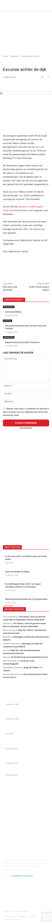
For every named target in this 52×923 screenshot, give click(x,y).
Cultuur (31, 60)
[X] (21, 84)
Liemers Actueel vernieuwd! (17, 701)
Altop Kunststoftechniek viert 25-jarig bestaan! (26, 599)
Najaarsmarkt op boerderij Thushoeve (22, 342)
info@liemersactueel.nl (22, 875)
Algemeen (14, 56)
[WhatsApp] (35, 84)
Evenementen (9, 307)
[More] (42, 84)
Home (5, 56)
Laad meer (8, 605)
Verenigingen (16, 63)
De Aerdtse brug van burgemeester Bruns (29, 657)
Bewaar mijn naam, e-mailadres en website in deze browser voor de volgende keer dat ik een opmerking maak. (26, 411)
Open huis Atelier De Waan (17, 572)
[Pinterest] (28, 84)
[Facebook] (15, 84)
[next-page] (5, 347)
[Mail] (26, 897)
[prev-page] (3, 347)
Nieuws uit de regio (19, 60)
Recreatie (7, 63)
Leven (38, 60)
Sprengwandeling (13, 312)
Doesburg (7, 321)
